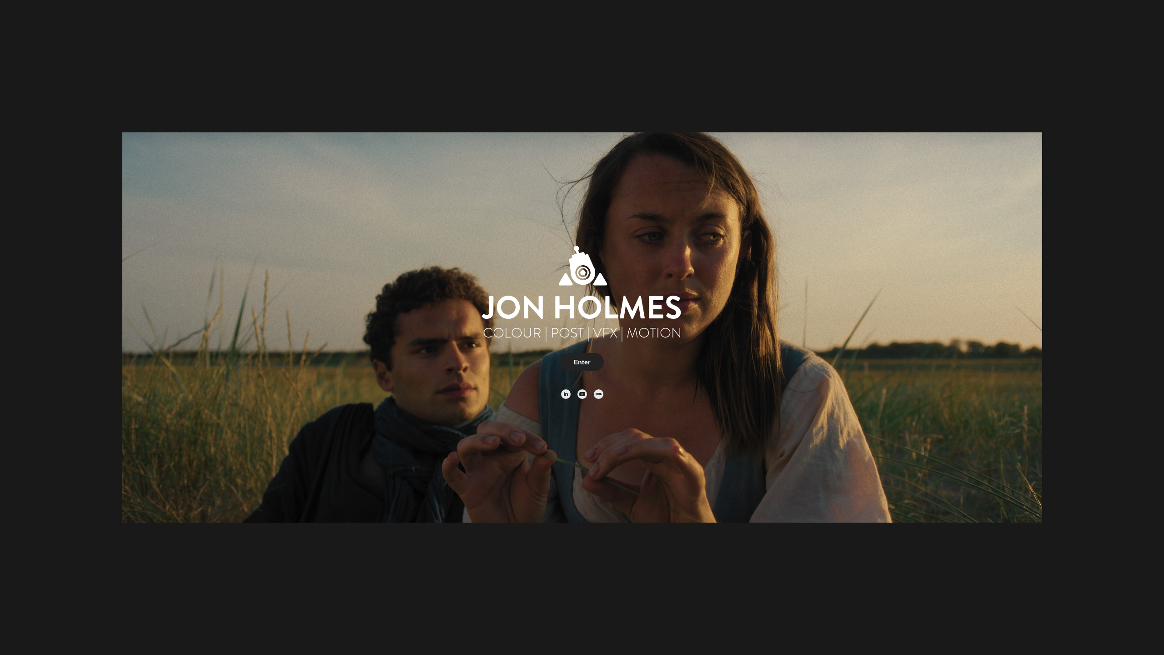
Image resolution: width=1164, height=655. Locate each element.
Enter (582, 362)
